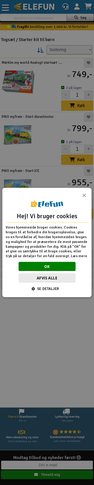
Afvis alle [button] (47, 277)
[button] (47, 288)
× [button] (84, 197)
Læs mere (79, 256)
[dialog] (46, 242)
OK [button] (47, 266)
